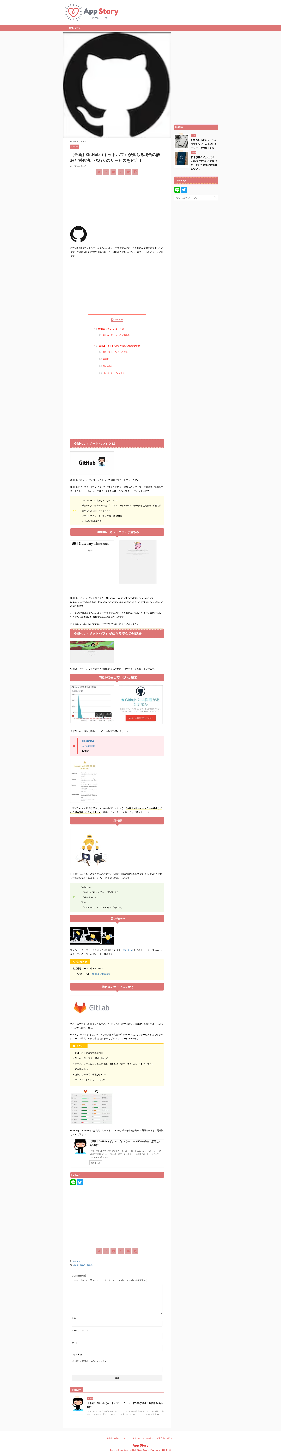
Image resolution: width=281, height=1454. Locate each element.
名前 (74, 1318)
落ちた (83, 1265)
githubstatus (88, 741)
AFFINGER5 (166, 1450)
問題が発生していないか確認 (113, 352)
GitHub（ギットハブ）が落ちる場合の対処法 (118, 346)
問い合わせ (106, 366)
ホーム (137, 1438)
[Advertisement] (117, 199)
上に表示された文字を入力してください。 (91, 1360)
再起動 (104, 359)
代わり (76, 1265)
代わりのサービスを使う (111, 373)
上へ (127, 1438)
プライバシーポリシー (165, 1438)
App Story (140, 1445)
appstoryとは (148, 1438)
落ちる (90, 1265)
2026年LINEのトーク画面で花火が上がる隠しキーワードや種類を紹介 (204, 144)
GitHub (76, 1261)
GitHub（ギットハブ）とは (110, 329)
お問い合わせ (74, 28)
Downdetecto (88, 746)
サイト (75, 1342)
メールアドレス (80, 1330)
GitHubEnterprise (101, 974)
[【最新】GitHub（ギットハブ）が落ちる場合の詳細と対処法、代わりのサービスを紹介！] (121, 172)
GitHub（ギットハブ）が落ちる (114, 335)
